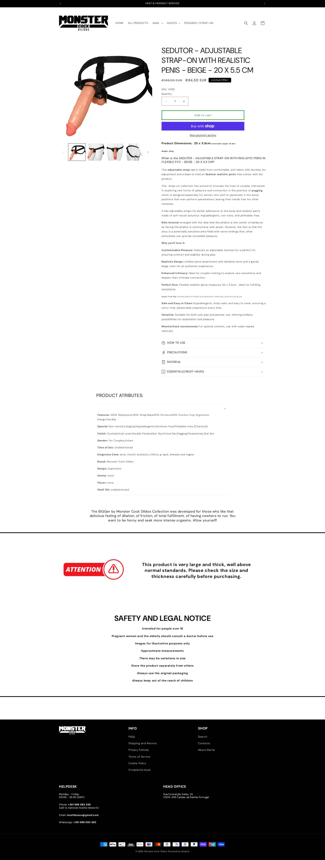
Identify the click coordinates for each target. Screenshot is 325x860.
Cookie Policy (137, 763)
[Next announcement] (264, 3)
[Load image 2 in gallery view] (95, 152)
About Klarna (206, 750)
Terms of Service (139, 756)
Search (202, 736)
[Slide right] (148, 152)
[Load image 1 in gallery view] (76, 152)
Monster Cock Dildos (155, 851)
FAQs (131, 736)
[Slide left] (63, 152)
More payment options (203, 135)
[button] (157, 23)
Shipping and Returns (142, 743)
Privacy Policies (138, 750)
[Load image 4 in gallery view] (134, 152)
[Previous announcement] (60, 3)
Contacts (204, 743)
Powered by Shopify (179, 851)
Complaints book (139, 769)
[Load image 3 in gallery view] (115, 152)
